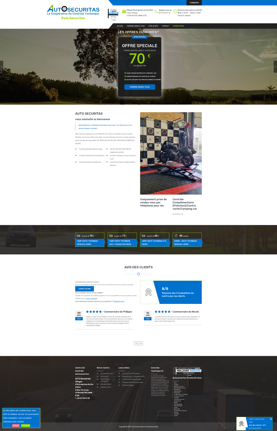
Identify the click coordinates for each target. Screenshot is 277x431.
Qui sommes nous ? (107, 373)
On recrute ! (105, 376)
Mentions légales (128, 385)
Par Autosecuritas (152, 427)
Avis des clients (106, 384)
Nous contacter (117, 82)
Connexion (194, 3)
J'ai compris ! (26, 425)
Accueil (120, 26)
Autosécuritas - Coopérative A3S (133, 376)
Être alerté (153, 26)
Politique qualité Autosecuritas (132, 382)
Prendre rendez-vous (136, 26)
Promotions (178, 26)
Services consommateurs (131, 373)
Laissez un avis (84, 289)
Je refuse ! (16, 425)
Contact (165, 26)
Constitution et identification (132, 379)
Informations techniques (105, 380)
